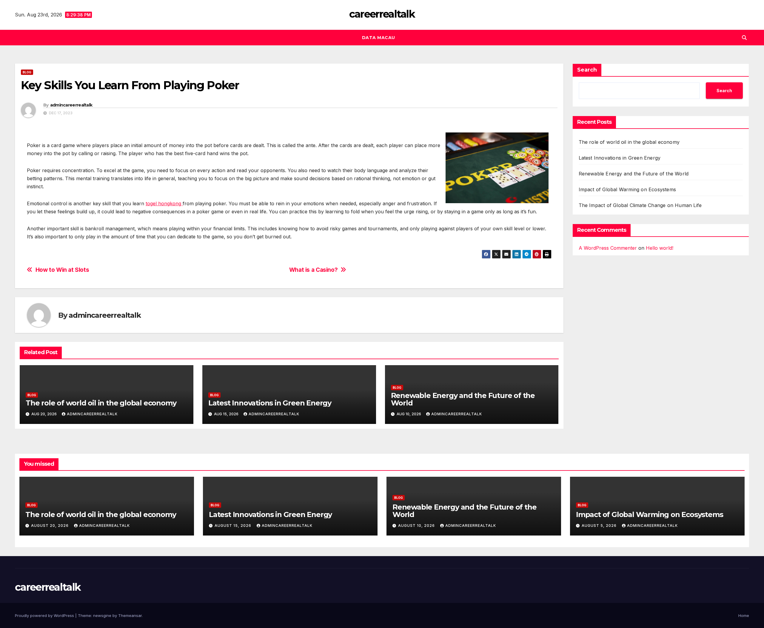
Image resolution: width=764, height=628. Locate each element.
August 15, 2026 (233, 525)
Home (743, 615)
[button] (744, 38)
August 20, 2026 (50, 525)
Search (587, 70)
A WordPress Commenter (608, 248)
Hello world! (659, 248)
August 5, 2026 (600, 525)
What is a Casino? (313, 269)
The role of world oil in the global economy (101, 403)
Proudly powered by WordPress (45, 615)
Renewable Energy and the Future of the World (463, 399)
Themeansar (130, 615)
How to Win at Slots (62, 269)
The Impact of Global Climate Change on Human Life (640, 205)
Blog (27, 72)
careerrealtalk (382, 14)
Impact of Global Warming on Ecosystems (627, 189)
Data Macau (378, 37)
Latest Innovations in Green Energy (269, 403)
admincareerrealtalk (71, 105)
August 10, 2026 (417, 525)
